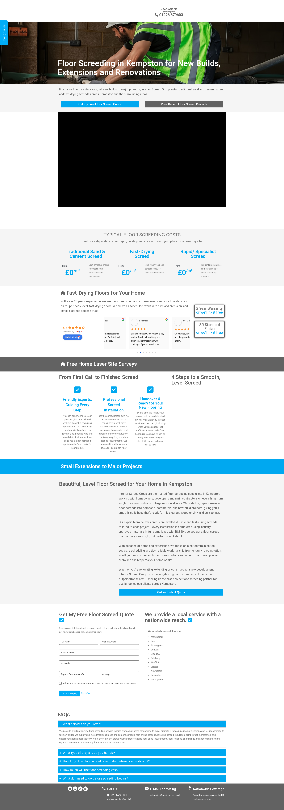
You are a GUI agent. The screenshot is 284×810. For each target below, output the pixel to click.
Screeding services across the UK (208, 795)
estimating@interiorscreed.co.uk (165, 795)
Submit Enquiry (69, 693)
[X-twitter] (75, 788)
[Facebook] (70, 788)
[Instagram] (80, 788)
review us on (71, 336)
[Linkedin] (85, 788)
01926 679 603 (117, 795)
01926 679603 (169, 15)
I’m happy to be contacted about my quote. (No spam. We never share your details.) (99, 683)
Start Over (86, 693)
